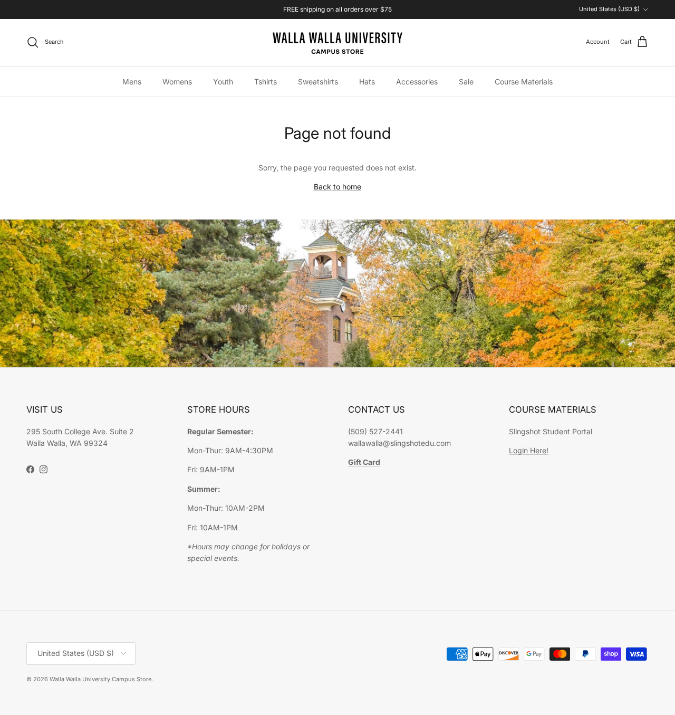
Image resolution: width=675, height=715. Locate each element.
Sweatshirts (318, 81)
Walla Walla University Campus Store (100, 679)
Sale (466, 81)
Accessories (417, 81)
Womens (177, 81)
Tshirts (265, 81)
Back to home (337, 186)
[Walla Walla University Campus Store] (337, 42)
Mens (131, 81)
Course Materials (524, 81)
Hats (367, 81)
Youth (223, 81)
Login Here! (528, 450)
